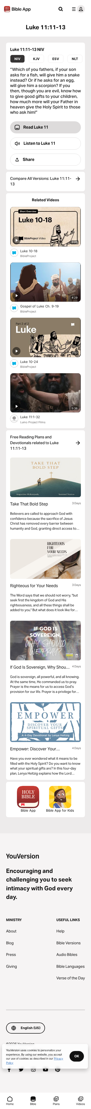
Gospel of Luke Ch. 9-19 (43, 306)
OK (76, 1056)
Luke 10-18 (33, 251)
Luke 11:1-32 (34, 417)
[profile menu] (77, 9)
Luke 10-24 (33, 361)
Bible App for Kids (60, 810)
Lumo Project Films (33, 422)
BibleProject (28, 256)
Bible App (28, 810)
